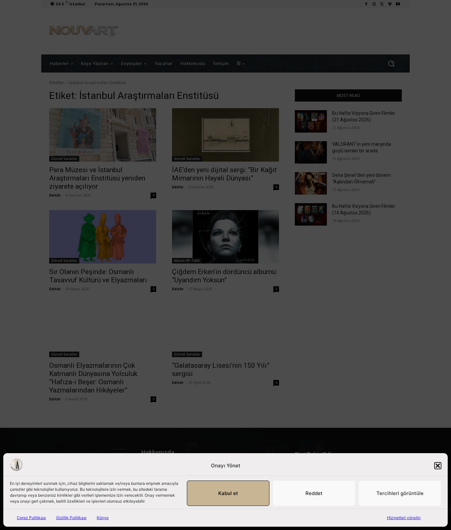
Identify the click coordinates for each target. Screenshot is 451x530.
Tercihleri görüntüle (400, 493)
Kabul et (228, 493)
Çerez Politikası (31, 517)
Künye (103, 517)
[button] (437, 465)
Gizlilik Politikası (71, 517)
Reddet (314, 493)
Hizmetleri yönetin (404, 517)
